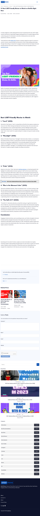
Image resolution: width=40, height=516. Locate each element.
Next (4, 280)
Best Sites (18, 398)
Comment (3, 321)
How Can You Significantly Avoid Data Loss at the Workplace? (14, 278)
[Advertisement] (20, 24)
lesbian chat (13, 40)
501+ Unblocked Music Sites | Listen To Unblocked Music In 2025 (20, 416)
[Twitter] (1, 505)
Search (38, 364)
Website (2, 345)
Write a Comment (16, 14)
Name (2, 332)
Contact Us (3, 497)
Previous (6, 274)
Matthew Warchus (22, 169)
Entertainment (3, 308)
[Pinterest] (5, 505)
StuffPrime (9, 510)
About (2, 500)
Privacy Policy (4, 502)
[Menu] (37, 2)
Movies (9, 308)
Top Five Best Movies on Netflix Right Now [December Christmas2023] (16, 272)
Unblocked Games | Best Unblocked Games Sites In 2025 (20, 399)
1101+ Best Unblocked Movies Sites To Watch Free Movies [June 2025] (20, 301)
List (22, 398)
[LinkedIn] (3, 505)
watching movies (4, 47)
